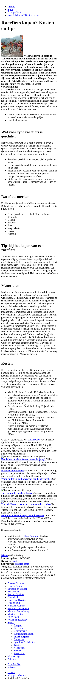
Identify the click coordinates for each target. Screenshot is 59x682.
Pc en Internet (14, 617)
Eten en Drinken (16, 594)
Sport (10, 9)
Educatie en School (17, 588)
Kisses (4, 555)
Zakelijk (12, 659)
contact (11, 672)
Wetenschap (14, 656)
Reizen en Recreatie (17, 619)
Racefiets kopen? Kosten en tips (23, 15)
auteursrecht (34, 439)
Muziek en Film (15, 614)
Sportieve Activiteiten (24, 642)
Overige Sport (15, 12)
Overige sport (22, 563)
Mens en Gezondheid (18, 608)
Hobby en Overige (17, 600)
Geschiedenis (20, 631)
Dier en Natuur (15, 586)
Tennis (17, 645)
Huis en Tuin (14, 602)
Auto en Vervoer (16, 583)
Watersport (19, 653)
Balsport (18, 625)
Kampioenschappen (24, 633)
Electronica (13, 591)
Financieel (13, 597)
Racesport (19, 639)
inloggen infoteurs (16, 675)
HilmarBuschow (30, 536)
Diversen (18, 628)
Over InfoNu (14, 664)
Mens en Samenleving (19, 611)
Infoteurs (12, 667)
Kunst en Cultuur (16, 605)
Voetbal (17, 650)
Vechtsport (19, 647)
